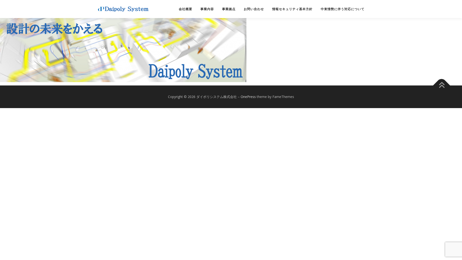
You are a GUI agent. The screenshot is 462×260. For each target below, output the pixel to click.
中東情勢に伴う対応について (343, 9)
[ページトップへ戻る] (441, 85)
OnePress (248, 96)
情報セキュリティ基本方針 (292, 9)
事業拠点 (229, 9)
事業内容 (207, 9)
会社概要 (185, 9)
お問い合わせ (254, 9)
